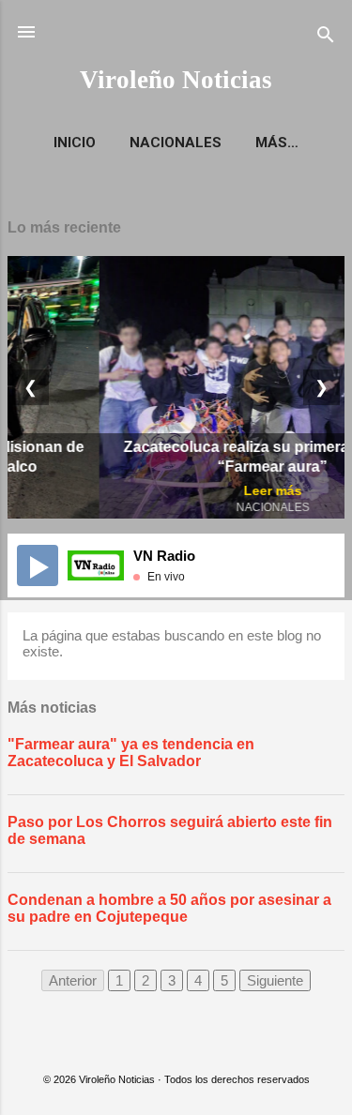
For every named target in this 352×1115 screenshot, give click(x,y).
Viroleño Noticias (176, 80)
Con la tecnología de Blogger (187, 1042)
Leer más (185, 490)
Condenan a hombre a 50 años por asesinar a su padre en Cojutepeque (169, 908)
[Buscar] (325, 38)
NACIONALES (176, 142)
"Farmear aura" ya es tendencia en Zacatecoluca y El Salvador (131, 752)
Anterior (73, 980)
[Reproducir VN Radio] (37, 565)
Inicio (75, 142)
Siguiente (275, 980)
